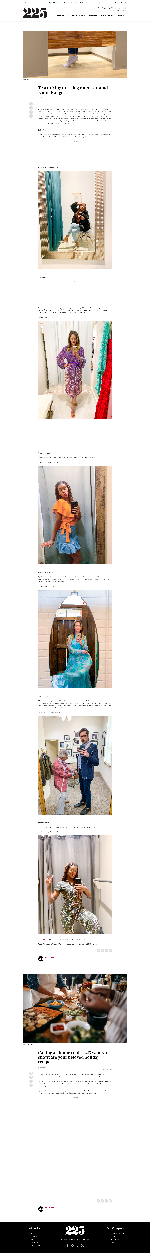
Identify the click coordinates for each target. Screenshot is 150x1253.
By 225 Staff (49, 957)
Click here (41, 939)
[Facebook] (115, 2)
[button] (33, 3)
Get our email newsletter (119, 10)
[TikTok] (77, 1245)
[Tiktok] (125, 2)
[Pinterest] (31, 112)
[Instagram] (118, 2)
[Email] (31, 116)
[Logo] (36, 13)
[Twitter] (121, 2)
